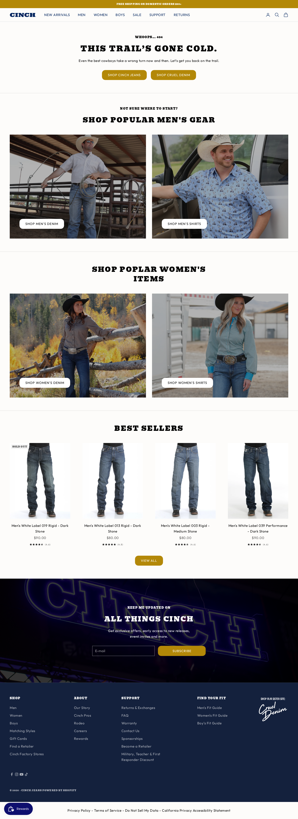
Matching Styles (22, 731)
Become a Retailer (136, 746)
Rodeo (79, 723)
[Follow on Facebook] (12, 774)
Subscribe (182, 651)
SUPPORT (157, 15)
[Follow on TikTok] (26, 774)
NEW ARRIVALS (57, 15)
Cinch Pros (82, 715)
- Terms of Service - (108, 810)
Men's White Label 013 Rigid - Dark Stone (112, 528)
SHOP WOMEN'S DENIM (44, 383)
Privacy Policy (79, 810)
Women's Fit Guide (212, 715)
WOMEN (101, 15)
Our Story (82, 708)
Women (16, 715)
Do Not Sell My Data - (143, 810)
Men (13, 708)
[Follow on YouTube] (21, 774)
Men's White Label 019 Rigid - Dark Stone (40, 528)
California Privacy (177, 810)
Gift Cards (18, 738)
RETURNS (182, 15)
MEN (82, 15)
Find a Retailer (22, 746)
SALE (137, 15)
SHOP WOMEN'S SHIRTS (187, 383)
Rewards (81, 738)
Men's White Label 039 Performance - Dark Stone (258, 528)
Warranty (129, 723)
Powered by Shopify (59, 790)
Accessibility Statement (211, 810)
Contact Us (130, 731)
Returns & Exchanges (138, 708)
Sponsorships (132, 738)
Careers (80, 731)
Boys (14, 723)
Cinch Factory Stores (27, 754)
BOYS (120, 15)
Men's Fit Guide (209, 708)
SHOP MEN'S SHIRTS (184, 224)
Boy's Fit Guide (209, 723)
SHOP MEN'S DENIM (41, 224)
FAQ (125, 715)
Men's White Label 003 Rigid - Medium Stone (185, 528)
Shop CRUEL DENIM (173, 75)
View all (149, 561)
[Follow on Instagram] (17, 774)
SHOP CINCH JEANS (124, 75)
